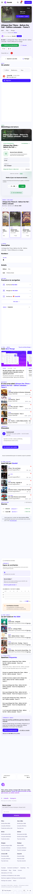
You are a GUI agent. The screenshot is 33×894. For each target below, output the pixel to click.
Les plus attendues (6, 836)
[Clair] (28, 890)
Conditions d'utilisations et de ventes (10, 875)
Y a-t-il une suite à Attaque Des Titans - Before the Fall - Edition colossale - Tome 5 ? (15, 711)
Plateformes (14, 70)
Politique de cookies (6, 880)
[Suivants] (7, 208)
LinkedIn (6, 798)
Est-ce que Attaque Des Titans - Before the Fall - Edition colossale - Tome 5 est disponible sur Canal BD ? (15, 686)
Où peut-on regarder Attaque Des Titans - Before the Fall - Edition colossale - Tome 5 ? (15, 673)
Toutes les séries (5, 839)
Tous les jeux (20, 828)
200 (30, 415)
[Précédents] (3, 208)
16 (27, 422)
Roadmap (23, 867)
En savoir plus (13, 520)
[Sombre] (30, 890)
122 (27, 408)
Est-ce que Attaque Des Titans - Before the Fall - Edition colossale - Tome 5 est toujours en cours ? (15, 692)
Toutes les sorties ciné (6, 828)
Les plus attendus (5, 825)
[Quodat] (3, 784)
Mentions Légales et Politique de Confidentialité (13, 878)
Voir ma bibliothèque (17, 192)
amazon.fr (13, 508)
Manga (28, 8)
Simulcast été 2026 (22, 834)
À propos (3, 867)
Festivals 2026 (20, 858)
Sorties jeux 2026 (21, 823)
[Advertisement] (16, 102)
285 (26, 415)
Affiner (7, 70)
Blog (10, 870)
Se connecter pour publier (10, 447)
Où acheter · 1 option (23, 16)
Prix (28, 867)
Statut (14, 880)
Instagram (13, 798)
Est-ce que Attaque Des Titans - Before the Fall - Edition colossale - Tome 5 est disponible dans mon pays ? (15, 705)
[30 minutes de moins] (9, 186)
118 (27, 394)
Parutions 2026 (5, 856)
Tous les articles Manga (25, 347)
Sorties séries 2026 (6, 834)
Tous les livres (4, 860)
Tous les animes (21, 839)
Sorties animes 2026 (22, 836)
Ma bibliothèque (25, 143)
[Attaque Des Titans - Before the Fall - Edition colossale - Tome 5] (15, 225)
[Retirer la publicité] (29, 307)
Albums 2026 (20, 845)
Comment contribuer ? (13, 867)
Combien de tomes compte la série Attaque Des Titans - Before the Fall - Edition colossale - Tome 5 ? (15, 679)
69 (30, 422)
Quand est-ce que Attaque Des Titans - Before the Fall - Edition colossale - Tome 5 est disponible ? (14, 663)
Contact (20, 870)
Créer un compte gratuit (10, 730)
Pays (22, 70)
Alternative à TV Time (6, 872)
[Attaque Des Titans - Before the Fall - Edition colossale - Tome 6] (27, 225)
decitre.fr (14, 511)
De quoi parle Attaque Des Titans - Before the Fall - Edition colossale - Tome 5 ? (14, 698)
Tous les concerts (21, 860)
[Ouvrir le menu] (2, 2)
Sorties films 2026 (5, 823)
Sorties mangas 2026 (6, 845)
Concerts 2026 (20, 856)
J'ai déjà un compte (24, 730)
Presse (14, 870)
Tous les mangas (5, 850)
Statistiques (4, 870)
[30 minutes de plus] (16, 186)
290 (27, 401)
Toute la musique (21, 850)
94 (30, 408)
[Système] (24, 890)
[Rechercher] (17, 2)
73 (30, 394)
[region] (16, 224)
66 (30, 401)
